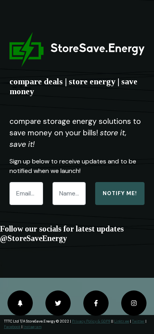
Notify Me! (120, 193)
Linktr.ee (121, 321)
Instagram (32, 327)
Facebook (12, 327)
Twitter (138, 321)
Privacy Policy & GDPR (91, 321)
